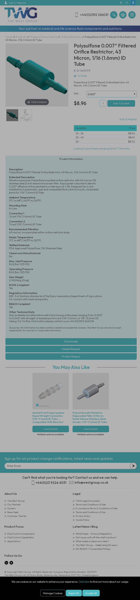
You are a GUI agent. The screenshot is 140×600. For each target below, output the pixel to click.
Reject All (74, 593)
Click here (84, 581)
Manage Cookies (52, 593)
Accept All (91, 593)
